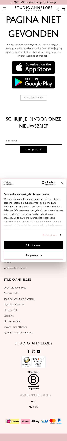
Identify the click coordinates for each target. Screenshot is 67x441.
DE (36, 406)
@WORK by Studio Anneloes (18, 332)
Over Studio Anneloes (15, 287)
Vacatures (8, 315)
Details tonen (50, 235)
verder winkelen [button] (33, 98)
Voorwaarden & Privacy (15, 268)
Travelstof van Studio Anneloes (19, 298)
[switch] (38, 364)
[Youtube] (38, 351)
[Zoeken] (56, 9)
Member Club (10, 310)
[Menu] (44, 357)
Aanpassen (32, 255)
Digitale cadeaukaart (14, 304)
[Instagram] (33, 351)
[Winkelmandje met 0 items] (63, 9)
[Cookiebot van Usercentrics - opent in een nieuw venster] (42, 183)
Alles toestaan (33, 245)
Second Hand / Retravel (15, 327)
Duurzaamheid (11, 293)
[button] (33, 67)
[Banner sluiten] (62, 183)
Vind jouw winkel (12, 321)
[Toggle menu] (4, 9)
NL (30, 406)
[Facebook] (28, 351)
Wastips (8, 262)
